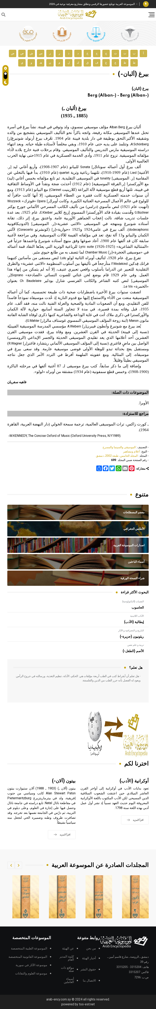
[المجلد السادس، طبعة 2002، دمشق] (26, 896)
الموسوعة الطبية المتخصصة (29, 948)
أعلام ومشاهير (131, 451)
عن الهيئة (68, 948)
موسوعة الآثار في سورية (31, 965)
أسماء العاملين (69, 980)
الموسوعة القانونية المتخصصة (28, 956)
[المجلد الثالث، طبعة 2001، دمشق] (135, 896)
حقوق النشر (88, 969)
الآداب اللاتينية (137, 615)
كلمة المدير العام (67, 958)
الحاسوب (138, 607)
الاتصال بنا (89, 980)
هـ (41, 62)
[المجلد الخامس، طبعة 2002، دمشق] (62, 896)
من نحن (91, 948)
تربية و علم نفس (135, 645)
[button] (18, 865)
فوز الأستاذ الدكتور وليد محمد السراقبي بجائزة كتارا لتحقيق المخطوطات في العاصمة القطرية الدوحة (80, 3)
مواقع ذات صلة (67, 969)
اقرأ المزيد (138, 820)
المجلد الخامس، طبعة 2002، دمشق (117, 455)
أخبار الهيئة (89, 958)
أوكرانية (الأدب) (134, 781)
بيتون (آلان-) (64, 781)
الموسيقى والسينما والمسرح (119, 447)
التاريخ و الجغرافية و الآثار (131, 630)
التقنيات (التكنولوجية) (133, 601)
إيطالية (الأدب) (134, 622)
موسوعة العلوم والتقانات (31, 973)
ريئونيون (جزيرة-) (132, 636)
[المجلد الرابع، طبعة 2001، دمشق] (99, 896)
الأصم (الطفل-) (133, 651)
